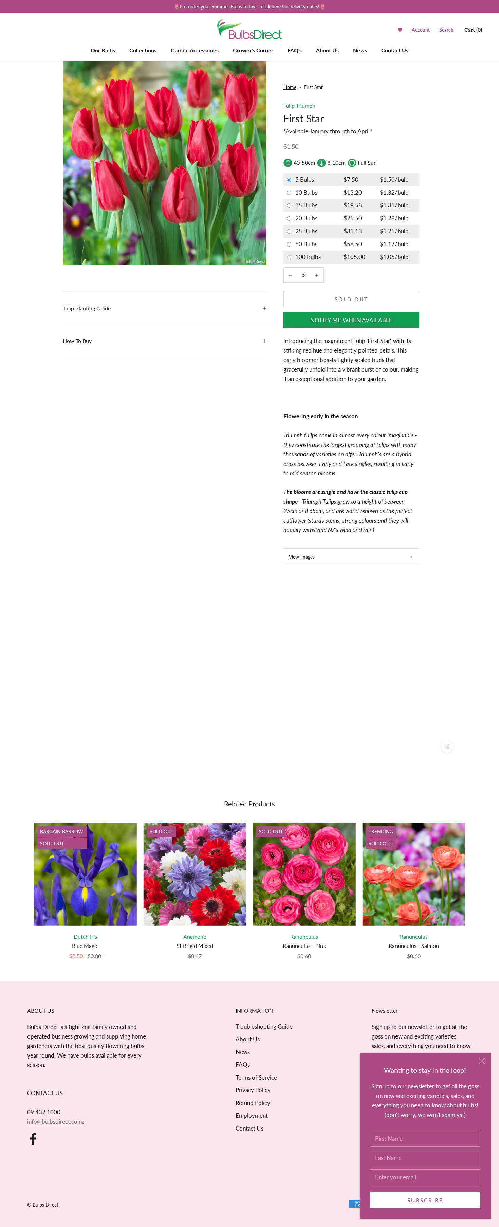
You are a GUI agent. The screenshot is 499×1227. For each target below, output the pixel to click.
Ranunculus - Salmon (414, 945)
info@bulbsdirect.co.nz (56, 1121)
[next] (477, 884)
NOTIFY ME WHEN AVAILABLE (351, 320)
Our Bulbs (103, 50)
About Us (327, 50)
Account (421, 30)
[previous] (21, 884)
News (360, 50)
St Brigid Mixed (195, 945)
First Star (313, 87)
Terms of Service (256, 1077)
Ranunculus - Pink (304, 945)
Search (446, 30)
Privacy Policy (253, 1090)
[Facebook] (33, 1139)
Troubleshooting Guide (264, 1026)
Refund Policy (253, 1102)
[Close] (482, 1061)
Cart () (473, 29)
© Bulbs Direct (42, 1205)
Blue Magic (85, 945)
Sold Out (351, 299)
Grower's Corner (253, 50)
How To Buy (77, 341)
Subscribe (425, 1200)
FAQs (243, 1064)
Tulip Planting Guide (87, 308)
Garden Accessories (195, 50)
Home (289, 87)
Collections (142, 50)
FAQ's (295, 50)
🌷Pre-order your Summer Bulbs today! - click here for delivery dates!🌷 (249, 7)
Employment (252, 1115)
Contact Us (394, 50)
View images (302, 557)
